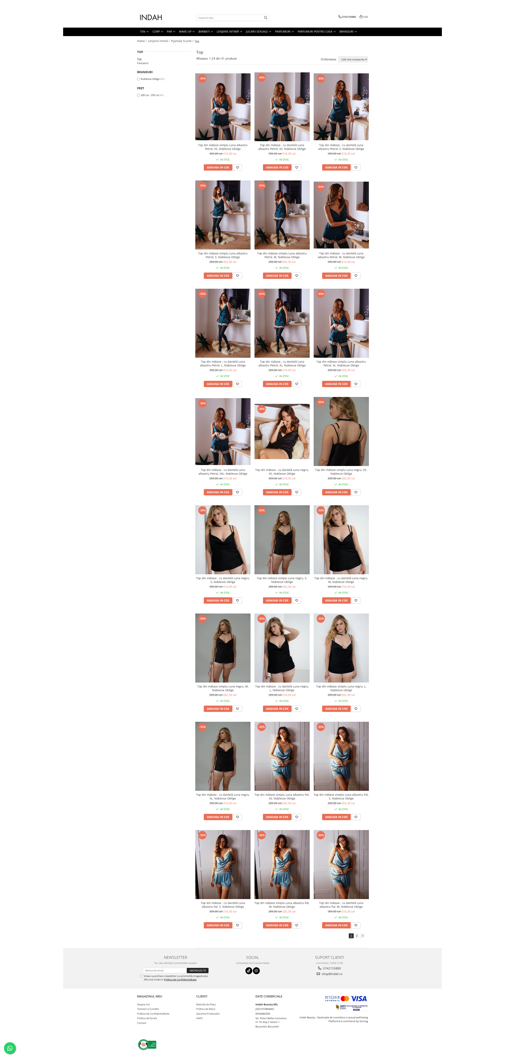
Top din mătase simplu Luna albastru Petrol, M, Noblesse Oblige (282, 255)
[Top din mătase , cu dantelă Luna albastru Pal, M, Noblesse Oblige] (341, 864)
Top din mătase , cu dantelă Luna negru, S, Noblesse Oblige (223, 580)
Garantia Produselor (208, 1013)
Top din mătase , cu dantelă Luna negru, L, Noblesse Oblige (282, 688)
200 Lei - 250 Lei (150, 95)
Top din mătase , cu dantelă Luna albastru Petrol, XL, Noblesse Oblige (282, 363)
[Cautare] (265, 18)
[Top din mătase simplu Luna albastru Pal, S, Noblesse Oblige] (341, 756)
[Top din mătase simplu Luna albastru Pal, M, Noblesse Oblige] (282, 864)
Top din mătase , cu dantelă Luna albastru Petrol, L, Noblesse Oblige (223, 363)
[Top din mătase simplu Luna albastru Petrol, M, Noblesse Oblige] (282, 214)
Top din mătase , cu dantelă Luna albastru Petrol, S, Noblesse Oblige (341, 147)
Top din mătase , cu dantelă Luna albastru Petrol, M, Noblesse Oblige (341, 255)
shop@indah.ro (331, 974)
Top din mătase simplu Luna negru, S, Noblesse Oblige (282, 580)
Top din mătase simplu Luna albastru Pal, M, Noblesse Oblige (282, 905)
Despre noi (143, 1004)
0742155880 (331, 968)
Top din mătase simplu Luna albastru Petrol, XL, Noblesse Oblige (341, 363)
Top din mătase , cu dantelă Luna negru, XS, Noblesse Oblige (282, 471)
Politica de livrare (147, 1018)
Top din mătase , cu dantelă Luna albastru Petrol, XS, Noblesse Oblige (282, 147)
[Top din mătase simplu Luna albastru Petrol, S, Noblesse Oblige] (223, 214)
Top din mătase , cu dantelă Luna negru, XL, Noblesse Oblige (223, 796)
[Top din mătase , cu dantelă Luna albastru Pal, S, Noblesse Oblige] (223, 864)
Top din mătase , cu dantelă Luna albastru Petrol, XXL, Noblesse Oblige (222, 471)
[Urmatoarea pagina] (362, 935)
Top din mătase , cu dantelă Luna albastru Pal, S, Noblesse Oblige (223, 905)
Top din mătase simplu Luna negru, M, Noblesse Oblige (223, 688)
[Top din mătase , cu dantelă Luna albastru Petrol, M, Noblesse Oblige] (341, 215)
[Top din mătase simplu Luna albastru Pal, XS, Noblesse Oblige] (282, 756)
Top (139, 59)
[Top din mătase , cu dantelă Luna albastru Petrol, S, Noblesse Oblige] (341, 106)
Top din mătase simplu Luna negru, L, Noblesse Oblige (341, 688)
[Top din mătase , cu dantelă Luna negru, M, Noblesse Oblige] (341, 539)
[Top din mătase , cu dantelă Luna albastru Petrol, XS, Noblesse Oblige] (282, 106)
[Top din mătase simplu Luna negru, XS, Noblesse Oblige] (341, 431)
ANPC (199, 1018)
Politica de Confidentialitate (180, 979)
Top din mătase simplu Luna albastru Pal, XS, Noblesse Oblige (282, 796)
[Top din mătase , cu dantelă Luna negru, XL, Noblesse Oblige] (223, 756)
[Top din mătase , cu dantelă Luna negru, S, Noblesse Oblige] (223, 539)
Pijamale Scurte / (182, 41)
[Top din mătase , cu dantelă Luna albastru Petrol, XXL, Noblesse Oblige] (223, 431)
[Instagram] (256, 970)
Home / (142, 41)
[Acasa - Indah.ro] (157, 18)
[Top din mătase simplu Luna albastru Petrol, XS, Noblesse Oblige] (223, 106)
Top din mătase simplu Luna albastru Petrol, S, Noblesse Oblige (223, 255)
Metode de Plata (206, 1004)
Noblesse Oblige (150, 79)
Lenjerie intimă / (159, 41)
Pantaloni (142, 63)
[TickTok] (248, 970)
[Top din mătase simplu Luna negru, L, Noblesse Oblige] (341, 648)
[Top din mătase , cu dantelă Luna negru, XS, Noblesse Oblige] (282, 431)
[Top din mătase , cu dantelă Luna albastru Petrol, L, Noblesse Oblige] (223, 323)
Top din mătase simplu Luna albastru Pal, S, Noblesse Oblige (341, 796)
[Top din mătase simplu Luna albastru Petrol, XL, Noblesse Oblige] (341, 323)
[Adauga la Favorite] (237, 167)
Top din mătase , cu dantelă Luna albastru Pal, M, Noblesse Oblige (341, 905)
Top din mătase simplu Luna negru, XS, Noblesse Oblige (341, 471)
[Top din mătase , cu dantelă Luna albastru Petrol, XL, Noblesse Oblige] (282, 323)
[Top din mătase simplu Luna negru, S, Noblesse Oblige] (282, 539)
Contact (141, 1023)
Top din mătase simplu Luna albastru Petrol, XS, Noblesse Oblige (223, 147)
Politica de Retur (205, 1009)
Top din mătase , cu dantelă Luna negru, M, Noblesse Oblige (341, 580)
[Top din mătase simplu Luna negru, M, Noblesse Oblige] (223, 648)
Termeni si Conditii (148, 1009)
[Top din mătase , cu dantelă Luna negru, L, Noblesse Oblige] (282, 648)
